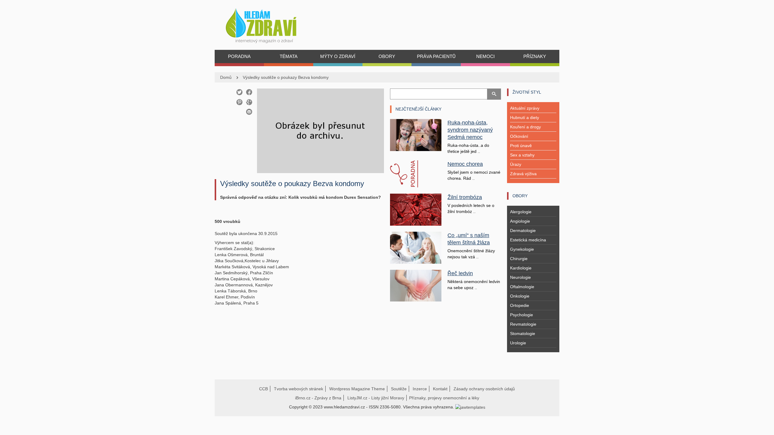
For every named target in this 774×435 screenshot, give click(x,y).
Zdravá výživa (523, 173)
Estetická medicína (528, 239)
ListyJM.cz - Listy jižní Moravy (375, 397)
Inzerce (420, 388)
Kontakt (440, 388)
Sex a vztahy (522, 155)
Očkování (519, 136)
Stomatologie (522, 333)
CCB (263, 388)
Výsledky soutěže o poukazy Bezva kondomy (286, 77)
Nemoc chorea (465, 164)
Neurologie (520, 277)
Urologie (518, 342)
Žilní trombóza (464, 197)
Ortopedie (519, 305)
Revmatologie (523, 324)
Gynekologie (522, 249)
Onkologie (519, 296)
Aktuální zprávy (524, 108)
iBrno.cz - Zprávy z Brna (318, 397)
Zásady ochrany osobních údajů (484, 388)
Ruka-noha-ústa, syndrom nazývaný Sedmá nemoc (470, 130)
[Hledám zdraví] (269, 24)
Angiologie (520, 221)
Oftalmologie (522, 286)
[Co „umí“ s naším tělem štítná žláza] (415, 247)
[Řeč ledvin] (415, 285)
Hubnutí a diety (524, 117)
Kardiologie (521, 268)
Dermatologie (523, 230)
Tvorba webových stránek (298, 388)
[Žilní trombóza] (415, 209)
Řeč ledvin (460, 273)
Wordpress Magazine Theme (357, 388)
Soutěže (399, 388)
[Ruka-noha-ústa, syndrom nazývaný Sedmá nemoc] (415, 134)
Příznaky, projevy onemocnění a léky (444, 397)
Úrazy (515, 164)
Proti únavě (521, 145)
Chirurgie (519, 258)
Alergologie (521, 211)
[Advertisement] (299, 347)
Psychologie (521, 314)
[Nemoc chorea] (415, 174)
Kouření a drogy (525, 126)
